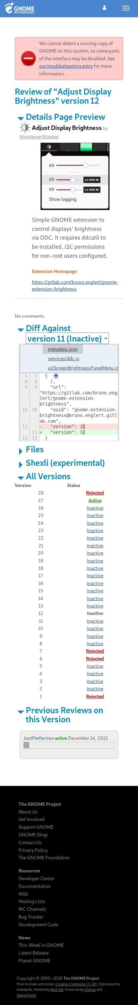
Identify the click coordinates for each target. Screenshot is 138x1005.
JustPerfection (38, 738)
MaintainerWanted (39, 136)
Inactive (95, 508)
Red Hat (57, 989)
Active (94, 500)
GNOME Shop (33, 834)
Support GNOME (36, 827)
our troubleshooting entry (66, 66)
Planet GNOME (34, 960)
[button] (104, 6)
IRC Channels (32, 909)
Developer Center (36, 878)
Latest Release (33, 953)
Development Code (38, 924)
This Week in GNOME (41, 945)
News (24, 937)
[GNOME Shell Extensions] (19, 8)
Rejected (95, 492)
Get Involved (31, 819)
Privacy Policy (33, 850)
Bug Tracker (30, 917)
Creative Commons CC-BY (76, 984)
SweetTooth (26, 995)
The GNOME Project (39, 804)
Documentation (34, 886)
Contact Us (30, 842)
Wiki (23, 894)
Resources (29, 870)
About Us (28, 812)
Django (90, 989)
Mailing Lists (32, 901)
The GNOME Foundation (44, 857)
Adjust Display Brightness (67, 127)
